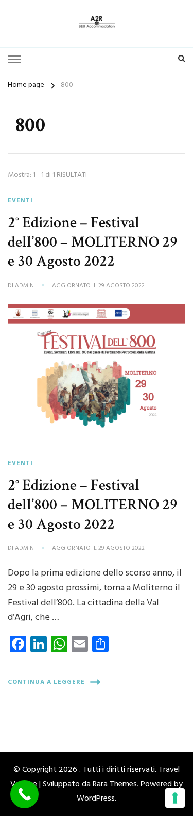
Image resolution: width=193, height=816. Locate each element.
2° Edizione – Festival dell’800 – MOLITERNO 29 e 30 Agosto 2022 (93, 241)
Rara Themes (115, 784)
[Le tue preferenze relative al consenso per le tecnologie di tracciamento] (175, 798)
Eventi (20, 201)
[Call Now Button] (24, 794)
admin (24, 286)
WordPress (96, 798)
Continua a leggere (46, 682)
